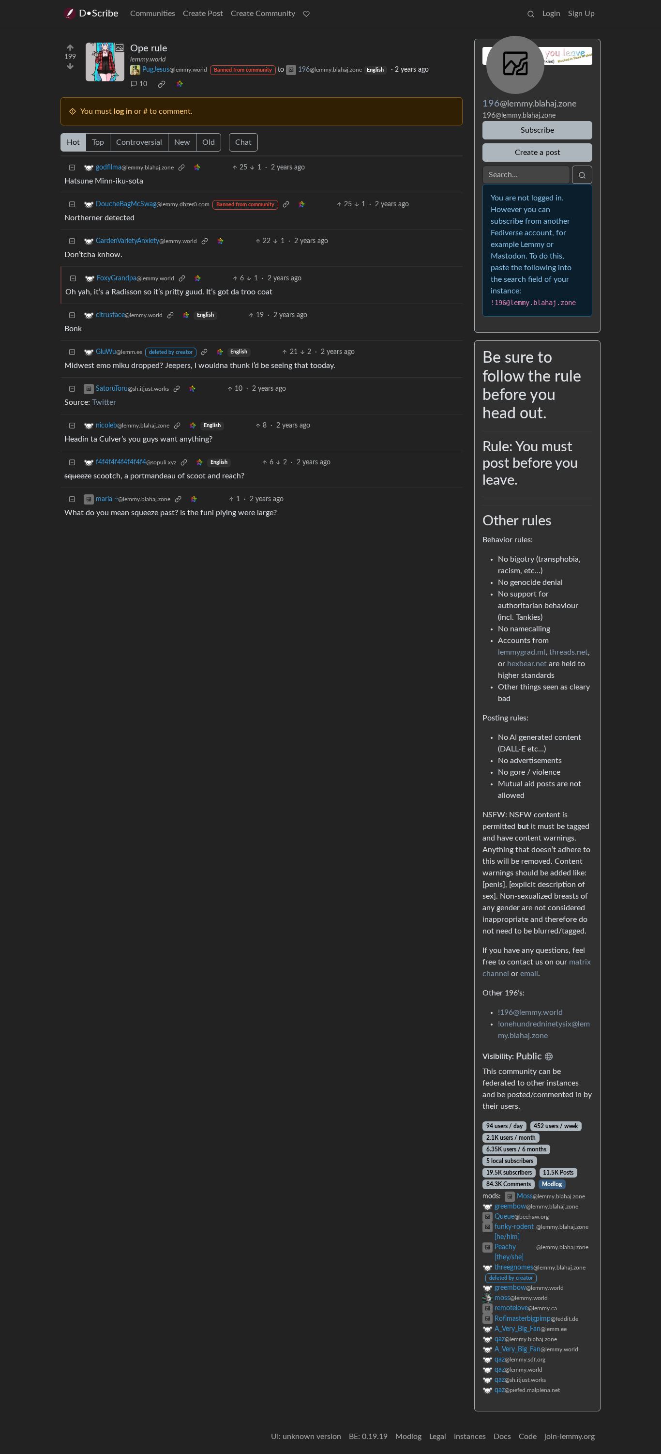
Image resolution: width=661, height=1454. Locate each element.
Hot (73, 142)
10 (143, 84)
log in (123, 111)
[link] (161, 84)
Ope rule (148, 48)
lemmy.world (147, 59)
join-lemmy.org (569, 1436)
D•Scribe (99, 13)
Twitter (104, 402)
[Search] (531, 13)
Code (528, 1436)
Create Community (263, 13)
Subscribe (537, 130)
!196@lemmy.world (530, 1012)
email (529, 974)
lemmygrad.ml (521, 652)
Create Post (203, 13)
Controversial (139, 142)
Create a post (537, 152)
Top (98, 142)
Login (551, 13)
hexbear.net (527, 664)
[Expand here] (105, 62)
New (182, 142)
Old (208, 142)
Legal (437, 1436)
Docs (502, 1436)
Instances (470, 1436)
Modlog (552, 1184)
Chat (243, 142)
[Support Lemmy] (306, 13)
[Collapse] (72, 167)
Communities (152, 13)
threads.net (568, 652)
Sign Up (581, 13)
